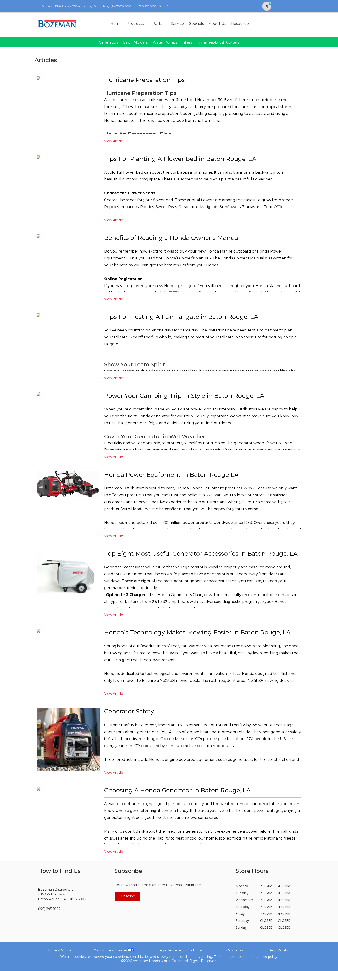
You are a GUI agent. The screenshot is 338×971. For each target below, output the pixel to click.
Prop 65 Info (278, 950)
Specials (196, 23)
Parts (157, 23)
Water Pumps (165, 42)
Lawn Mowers (135, 42)
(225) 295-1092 (146, 6)
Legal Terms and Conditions (180, 950)
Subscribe (127, 896)
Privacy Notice (60, 950)
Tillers (187, 42)
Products (135, 23)
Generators (108, 42)
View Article (113, 141)
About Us (217, 23)
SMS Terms (235, 950)
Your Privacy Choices (110, 950)
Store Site (165, 6)
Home (116, 23)
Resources (240, 23)
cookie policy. (267, 957)
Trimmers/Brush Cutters (218, 42)
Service (177, 23)
